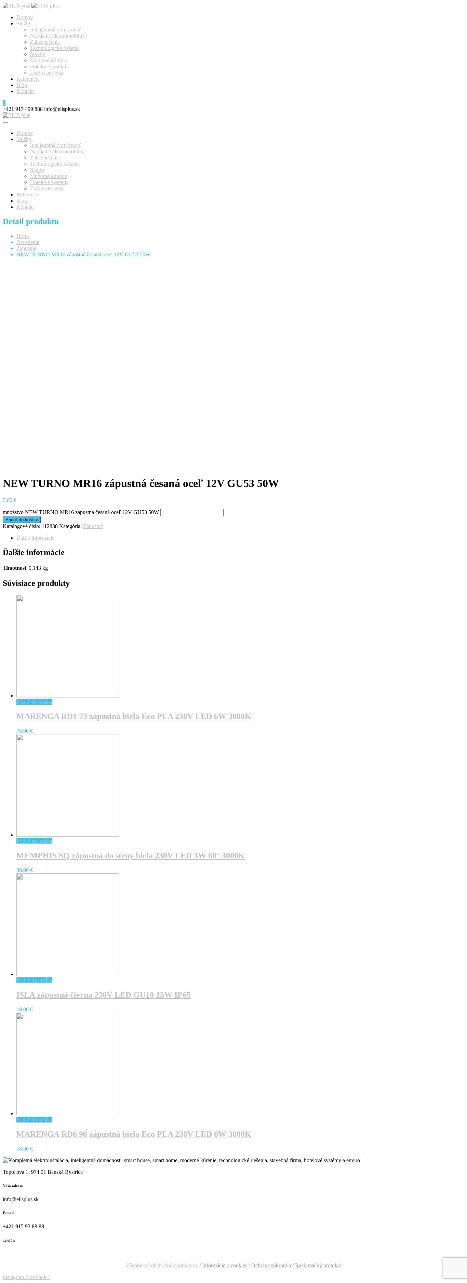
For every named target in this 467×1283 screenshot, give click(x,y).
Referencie (28, 79)
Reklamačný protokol (318, 1265)
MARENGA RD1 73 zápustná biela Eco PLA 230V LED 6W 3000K (133, 716)
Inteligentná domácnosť (55, 30)
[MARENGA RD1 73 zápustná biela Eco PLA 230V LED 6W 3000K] (67, 695)
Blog (21, 85)
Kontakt (25, 91)
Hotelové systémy (49, 66)
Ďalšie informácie (35, 538)
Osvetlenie (27, 242)
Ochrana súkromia (271, 1265)
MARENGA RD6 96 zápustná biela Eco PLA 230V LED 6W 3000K (133, 1134)
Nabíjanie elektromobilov (57, 36)
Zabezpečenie (45, 42)
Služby (23, 23)
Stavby (37, 54)
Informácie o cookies (224, 1265)
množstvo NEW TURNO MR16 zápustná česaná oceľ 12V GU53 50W (81, 512)
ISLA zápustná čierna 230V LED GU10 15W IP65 (103, 994)
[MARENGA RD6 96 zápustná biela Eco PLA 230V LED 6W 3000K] (67, 1113)
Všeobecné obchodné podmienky (162, 1265)
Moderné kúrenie (48, 60)
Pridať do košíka (21, 519)
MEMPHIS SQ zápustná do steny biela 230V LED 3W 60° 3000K (130, 855)
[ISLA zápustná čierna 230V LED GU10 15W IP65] (67, 974)
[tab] (240, 538)
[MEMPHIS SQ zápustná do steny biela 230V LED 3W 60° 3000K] (67, 835)
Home (23, 236)
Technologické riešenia (55, 48)
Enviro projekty (47, 73)
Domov (24, 17)
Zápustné (26, 248)
